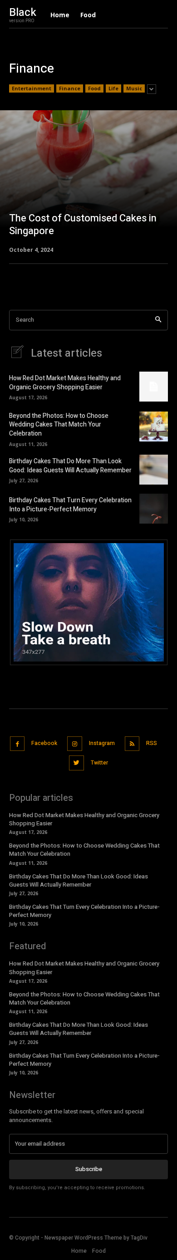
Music (134, 88)
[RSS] (132, 743)
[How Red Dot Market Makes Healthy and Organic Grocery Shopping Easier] (153, 387)
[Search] (158, 320)
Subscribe (88, 1169)
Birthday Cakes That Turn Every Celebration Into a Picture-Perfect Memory (70, 504)
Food (94, 88)
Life (113, 88)
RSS (151, 743)
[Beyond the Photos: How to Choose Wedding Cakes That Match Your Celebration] (153, 426)
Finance (69, 88)
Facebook (44, 743)
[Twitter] (76, 762)
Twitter (99, 763)
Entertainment (31, 88)
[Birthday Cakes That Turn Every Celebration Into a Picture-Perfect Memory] (153, 509)
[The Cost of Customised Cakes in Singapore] (88, 181)
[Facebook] (17, 743)
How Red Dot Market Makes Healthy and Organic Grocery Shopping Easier (65, 382)
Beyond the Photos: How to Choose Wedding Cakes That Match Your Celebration (58, 424)
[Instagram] (74, 743)
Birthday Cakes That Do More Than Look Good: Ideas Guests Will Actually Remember (70, 465)
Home (79, 1251)
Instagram (102, 743)
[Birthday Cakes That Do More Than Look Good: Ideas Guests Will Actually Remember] (153, 470)
